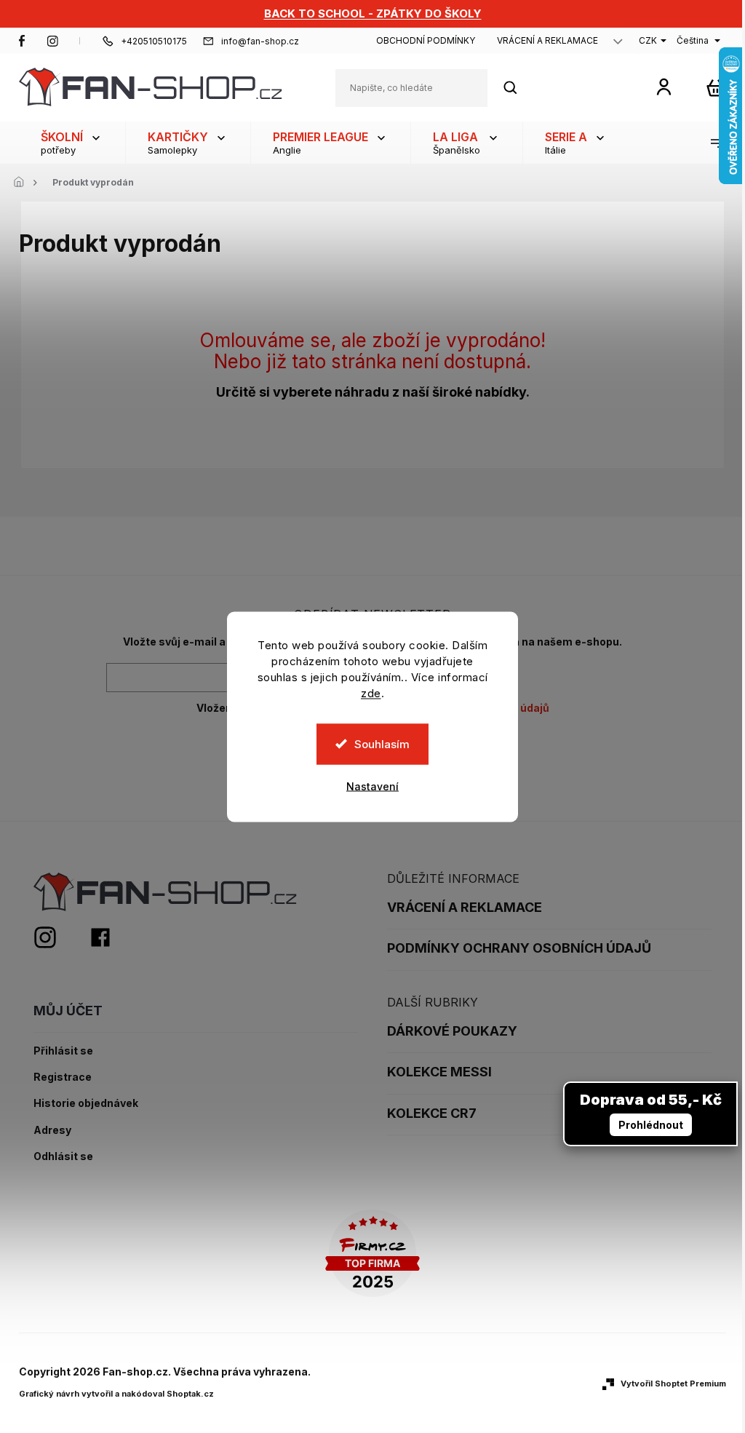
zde (371, 692)
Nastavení (372, 785)
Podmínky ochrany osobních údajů (519, 948)
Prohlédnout (650, 1125)
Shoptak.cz (190, 1394)
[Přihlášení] (664, 86)
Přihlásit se (63, 1051)
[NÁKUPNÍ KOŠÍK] (715, 87)
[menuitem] (72, 143)
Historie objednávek (85, 1103)
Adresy (52, 1130)
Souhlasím (382, 743)
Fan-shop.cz (22, 41)
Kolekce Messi (439, 1071)
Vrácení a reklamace (547, 40)
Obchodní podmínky (425, 40)
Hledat (518, 88)
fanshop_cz (52, 41)
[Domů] (22, 183)
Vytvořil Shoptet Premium (673, 1383)
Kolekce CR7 (432, 1113)
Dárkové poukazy (452, 1031)
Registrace (62, 1077)
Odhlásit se (63, 1156)
